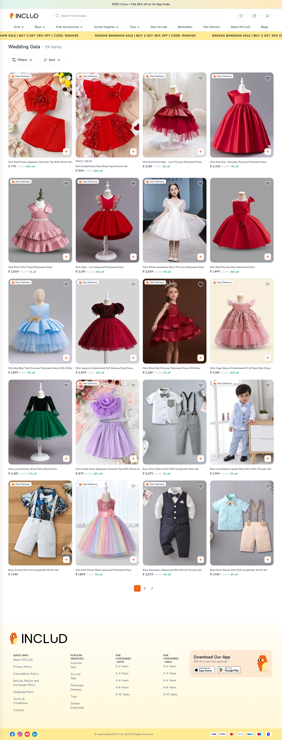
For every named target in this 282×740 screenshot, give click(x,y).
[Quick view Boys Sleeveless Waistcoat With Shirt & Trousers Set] (200, 559)
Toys (74, 696)
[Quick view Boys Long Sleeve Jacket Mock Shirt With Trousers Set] (267, 458)
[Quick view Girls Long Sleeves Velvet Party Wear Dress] (66, 458)
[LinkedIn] (34, 734)
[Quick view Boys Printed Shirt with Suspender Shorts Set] (66, 559)
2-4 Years (122, 673)
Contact (18, 710)
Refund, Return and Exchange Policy (26, 683)
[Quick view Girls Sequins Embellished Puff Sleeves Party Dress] (133, 358)
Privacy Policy (22, 667)
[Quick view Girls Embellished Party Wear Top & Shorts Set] (133, 151)
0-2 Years (122, 666)
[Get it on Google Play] (229, 669)
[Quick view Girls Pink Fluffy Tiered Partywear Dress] (66, 256)
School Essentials (77, 705)
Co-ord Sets (75, 676)
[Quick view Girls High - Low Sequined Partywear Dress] (133, 256)
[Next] (152, 588)
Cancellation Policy (26, 674)
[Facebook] (12, 734)
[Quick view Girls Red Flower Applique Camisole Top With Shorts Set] (66, 151)
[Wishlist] (241, 15)
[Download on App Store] (204, 669)
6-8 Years (122, 687)
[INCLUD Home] (24, 16)
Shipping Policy (23, 692)
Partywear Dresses (77, 687)
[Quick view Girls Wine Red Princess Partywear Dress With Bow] (200, 358)
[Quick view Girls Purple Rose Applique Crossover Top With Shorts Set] (133, 458)
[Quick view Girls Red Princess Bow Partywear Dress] (267, 256)
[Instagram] (19, 734)
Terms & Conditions (20, 701)
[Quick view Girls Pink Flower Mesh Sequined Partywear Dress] (133, 559)
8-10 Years (123, 694)
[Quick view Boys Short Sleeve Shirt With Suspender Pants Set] (200, 458)
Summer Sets (76, 665)
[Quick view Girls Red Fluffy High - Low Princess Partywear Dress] (200, 151)
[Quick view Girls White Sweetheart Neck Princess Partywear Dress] (200, 256)
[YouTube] (27, 734)
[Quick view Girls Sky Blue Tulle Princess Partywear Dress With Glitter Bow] (66, 358)
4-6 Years (122, 680)
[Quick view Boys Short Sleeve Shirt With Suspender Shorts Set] (267, 559)
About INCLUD (23, 659)
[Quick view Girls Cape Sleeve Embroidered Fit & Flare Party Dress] (267, 358)
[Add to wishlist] (66, 78)
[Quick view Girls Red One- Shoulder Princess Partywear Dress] (267, 151)
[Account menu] (267, 15)
